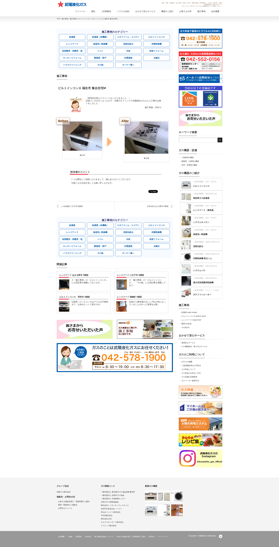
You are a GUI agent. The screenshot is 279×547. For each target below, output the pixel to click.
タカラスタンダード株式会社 (112, 522)
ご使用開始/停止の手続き (191, 366)
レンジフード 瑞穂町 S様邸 (129, 297)
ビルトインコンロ (156, 37)
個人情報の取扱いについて (103, 536)
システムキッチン (201, 222)
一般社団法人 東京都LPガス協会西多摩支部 (118, 492)
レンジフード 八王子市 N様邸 (130, 275)
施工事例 (201, 11)
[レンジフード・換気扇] (164, 510)
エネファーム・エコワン (128, 37)
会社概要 (215, 11)
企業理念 (78, 536)
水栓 (128, 51)
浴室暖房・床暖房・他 (72, 51)
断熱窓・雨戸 (100, 58)
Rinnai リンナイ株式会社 (110, 512)
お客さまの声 (185, 11)
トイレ (100, 51)
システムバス (199, 270)
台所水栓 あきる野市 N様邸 (157, 206)
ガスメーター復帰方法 (190, 381)
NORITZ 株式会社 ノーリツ (111, 509)
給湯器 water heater (189, 312)
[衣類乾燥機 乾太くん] (177, 496)
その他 (100, 65)
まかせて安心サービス (145, 11)
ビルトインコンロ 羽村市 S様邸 (74, 297)
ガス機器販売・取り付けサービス (194, 346)
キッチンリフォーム (72, 58)
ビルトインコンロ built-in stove (193, 316)
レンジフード (72, 44)
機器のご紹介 (167, 11)
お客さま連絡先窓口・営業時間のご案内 (74, 502)
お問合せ (151, 536)
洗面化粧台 (128, 44)
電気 (93, 11)
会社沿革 (88, 536)
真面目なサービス (188, 343)
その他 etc (185, 327)
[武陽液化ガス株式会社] (72, 4)
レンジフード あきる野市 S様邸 (73, 275)
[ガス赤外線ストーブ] (177, 510)
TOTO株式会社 (106, 515)
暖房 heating (186, 324)
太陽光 (156, 58)
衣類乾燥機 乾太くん (202, 258)
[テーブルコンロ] (151, 496)
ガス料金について (188, 369)
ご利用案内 (106, 11)
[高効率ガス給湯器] (164, 496)
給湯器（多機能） (100, 37)
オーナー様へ (128, 65)
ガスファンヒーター (202, 294)
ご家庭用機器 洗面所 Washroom (206, 242)
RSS (220, 536)
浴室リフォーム (156, 51)
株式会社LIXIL (106, 519)
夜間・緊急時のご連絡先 (67, 505)
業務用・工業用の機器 (190, 161)
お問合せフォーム (65, 508)
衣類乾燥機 (156, 44)
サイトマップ (162, 536)
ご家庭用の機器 (187, 157)
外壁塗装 (128, 58)
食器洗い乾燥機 (100, 44)
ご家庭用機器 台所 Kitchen (205, 182)
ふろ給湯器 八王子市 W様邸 (72, 206)
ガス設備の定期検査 (189, 377)
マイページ (80, 11)
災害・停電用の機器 (189, 165)
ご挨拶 (70, 536)
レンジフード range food (191, 320)
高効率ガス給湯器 (201, 198)
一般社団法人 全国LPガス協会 (112, 495)
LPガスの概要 (186, 362)
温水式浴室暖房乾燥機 (203, 282)
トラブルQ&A (123, 11)
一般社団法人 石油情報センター (113, 499)
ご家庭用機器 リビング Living (206, 290)
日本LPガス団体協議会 (110, 502)
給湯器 (72, 37)
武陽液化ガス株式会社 (207, 536)
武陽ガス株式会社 (64, 492)
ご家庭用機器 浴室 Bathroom (205, 194)
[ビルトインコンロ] (151, 510)
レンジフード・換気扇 (203, 210)
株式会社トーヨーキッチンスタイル (115, 505)
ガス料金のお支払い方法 (191, 373)
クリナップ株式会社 (109, 526)
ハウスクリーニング (72, 65)
